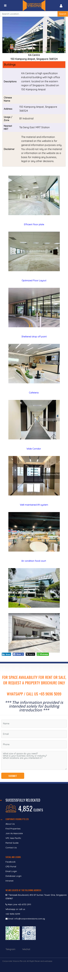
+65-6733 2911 (24, 904)
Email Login (11, 871)
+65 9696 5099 (13, 914)
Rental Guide (12, 843)
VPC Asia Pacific (13, 838)
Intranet (9, 880)
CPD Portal (11, 866)
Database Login (14, 876)
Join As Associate (14, 833)
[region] (34, 723)
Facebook (10, 861)
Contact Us (11, 847)
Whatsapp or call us (16, 909)
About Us (10, 824)
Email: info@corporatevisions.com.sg (26, 918)
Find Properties (13, 828)
